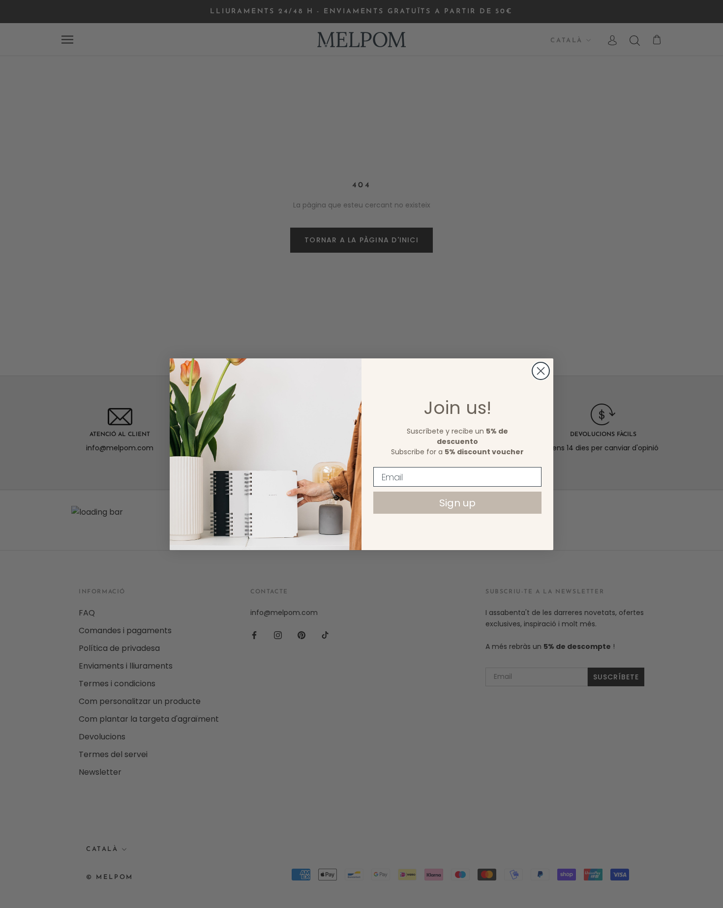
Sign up (457, 503)
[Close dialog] (540, 371)
